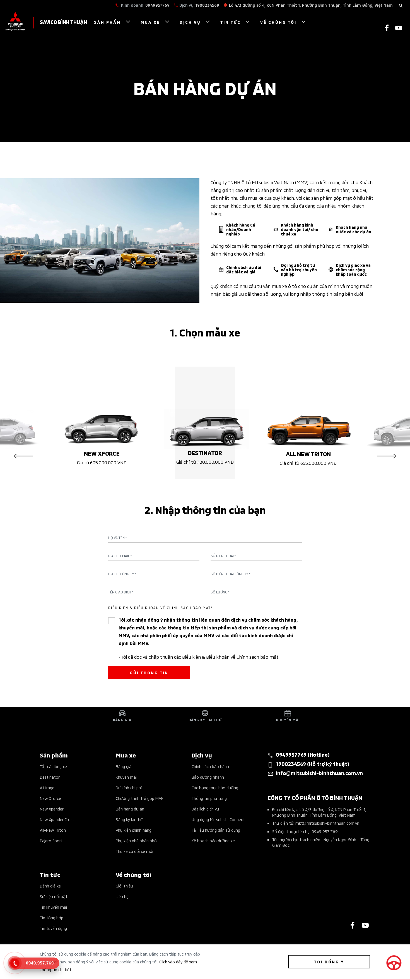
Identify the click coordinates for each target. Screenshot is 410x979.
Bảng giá (123, 766)
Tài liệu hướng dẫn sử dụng (216, 830)
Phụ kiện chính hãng (133, 830)
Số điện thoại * (223, 555)
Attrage (47, 787)
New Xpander (52, 808)
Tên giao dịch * (120, 592)
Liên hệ (122, 896)
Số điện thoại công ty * (230, 574)
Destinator (50, 777)
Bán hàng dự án (130, 808)
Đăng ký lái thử (129, 819)
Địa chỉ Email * (120, 555)
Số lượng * (220, 592)
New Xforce (50, 798)
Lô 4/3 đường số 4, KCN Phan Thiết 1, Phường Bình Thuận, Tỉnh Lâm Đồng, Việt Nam (311, 5)
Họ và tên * (117, 537)
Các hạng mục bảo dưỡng (215, 787)
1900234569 (207, 5)
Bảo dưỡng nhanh (208, 777)
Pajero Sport (51, 840)
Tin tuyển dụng (53, 928)
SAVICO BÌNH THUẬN (63, 21)
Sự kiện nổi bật (53, 896)
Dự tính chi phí (129, 787)
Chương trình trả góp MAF (139, 798)
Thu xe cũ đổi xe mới (134, 851)
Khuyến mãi (126, 777)
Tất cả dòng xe (53, 766)
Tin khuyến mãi (53, 907)
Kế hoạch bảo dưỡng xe (213, 840)
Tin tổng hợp (51, 917)
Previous (23, 456)
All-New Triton (53, 830)
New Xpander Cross (57, 819)
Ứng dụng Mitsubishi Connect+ (219, 819)
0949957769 (157, 5)
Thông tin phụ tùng (209, 798)
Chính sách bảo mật (258, 656)
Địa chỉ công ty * (122, 574)
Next (386, 456)
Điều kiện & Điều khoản (206, 656)
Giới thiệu (124, 885)
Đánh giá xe (50, 885)
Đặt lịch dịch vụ (205, 808)
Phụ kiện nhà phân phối (137, 840)
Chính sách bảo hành (210, 766)
